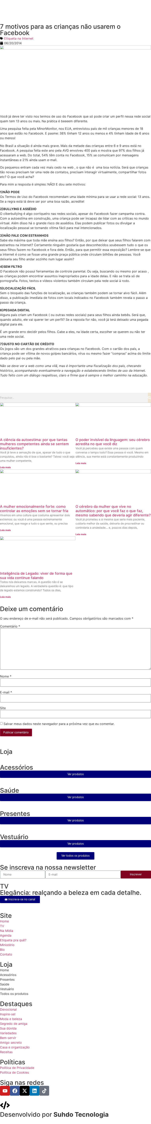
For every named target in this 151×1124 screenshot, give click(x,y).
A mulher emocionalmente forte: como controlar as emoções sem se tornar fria (34, 508)
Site (3, 708)
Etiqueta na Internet (18, 38)
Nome (5, 676)
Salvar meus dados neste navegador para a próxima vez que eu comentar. (59, 723)
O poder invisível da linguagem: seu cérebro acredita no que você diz (113, 442)
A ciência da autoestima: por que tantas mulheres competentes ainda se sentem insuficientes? (34, 444)
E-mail (6, 692)
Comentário (10, 626)
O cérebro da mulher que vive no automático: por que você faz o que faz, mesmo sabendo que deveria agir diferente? (113, 510)
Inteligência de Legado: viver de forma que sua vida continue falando (36, 575)
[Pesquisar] (149, 398)
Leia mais (5, 467)
